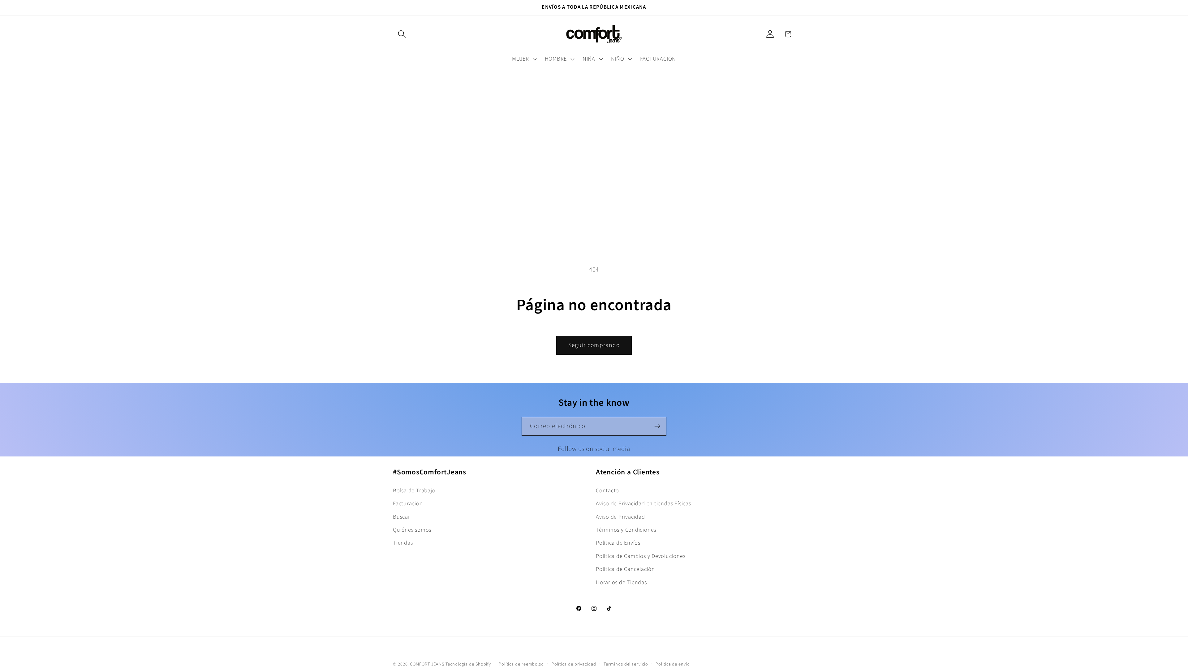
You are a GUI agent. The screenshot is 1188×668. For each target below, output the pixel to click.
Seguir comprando (594, 345)
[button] (402, 34)
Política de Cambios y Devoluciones (641, 556)
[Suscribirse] (657, 426)
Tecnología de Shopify (468, 664)
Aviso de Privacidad (620, 517)
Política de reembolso (521, 664)
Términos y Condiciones (626, 530)
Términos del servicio (626, 664)
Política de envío (673, 664)
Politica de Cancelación (625, 569)
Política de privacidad (574, 664)
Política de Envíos (618, 543)
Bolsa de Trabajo (414, 490)
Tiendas (403, 543)
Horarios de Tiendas (621, 582)
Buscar (401, 517)
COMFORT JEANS (427, 664)
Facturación (408, 503)
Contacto (607, 490)
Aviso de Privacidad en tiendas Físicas (643, 503)
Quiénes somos (412, 530)
